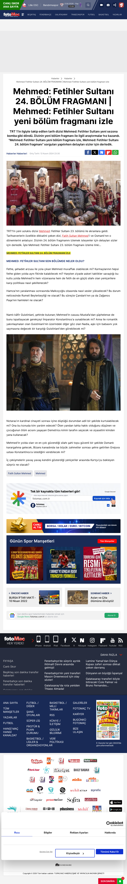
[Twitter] (95, 152)
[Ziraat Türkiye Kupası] (121, 4)
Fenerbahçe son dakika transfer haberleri (17, 682)
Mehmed (44, 231)
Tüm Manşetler (107, 541)
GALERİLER (80, 702)
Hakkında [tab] (110, 832)
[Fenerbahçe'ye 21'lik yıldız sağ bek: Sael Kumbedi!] (63, 563)
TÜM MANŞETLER (11, 710)
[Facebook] (88, 152)
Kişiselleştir (73, 853)
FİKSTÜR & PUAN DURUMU (33, 730)
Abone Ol (111, 615)
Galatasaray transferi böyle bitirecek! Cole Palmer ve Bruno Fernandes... (103, 682)
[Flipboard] (108, 152)
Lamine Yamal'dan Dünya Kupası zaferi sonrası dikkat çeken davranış (103, 664)
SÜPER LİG (33, 720)
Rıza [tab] (16, 832)
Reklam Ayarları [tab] (79, 832)
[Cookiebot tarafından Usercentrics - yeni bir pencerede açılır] (108, 823)
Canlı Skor (9, 666)
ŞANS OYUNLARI (33, 713)
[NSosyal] (101, 152)
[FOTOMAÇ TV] (101, 4)
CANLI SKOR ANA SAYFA (11, 5)
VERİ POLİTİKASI (57, 740)
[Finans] (63, 525)
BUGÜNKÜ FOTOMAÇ (79, 721)
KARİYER (78, 714)
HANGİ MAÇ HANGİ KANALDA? (10, 732)
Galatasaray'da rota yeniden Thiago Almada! (62, 687)
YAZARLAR (10, 717)
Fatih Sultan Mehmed (75, 235)
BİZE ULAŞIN (78, 730)
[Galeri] (108, 4)
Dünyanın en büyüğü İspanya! (104, 673)
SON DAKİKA (108, 881)
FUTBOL (8, 723)
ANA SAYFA (10, 702)
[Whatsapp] (115, 152)
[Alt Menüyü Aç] (23, 14)
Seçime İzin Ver (46, 852)
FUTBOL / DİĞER (32, 704)
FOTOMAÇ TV (81, 708)
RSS (52, 715)
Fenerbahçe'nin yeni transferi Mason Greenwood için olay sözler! (62, 676)
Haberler (55, 78)
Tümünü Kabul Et (110, 851)
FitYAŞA (8, 661)
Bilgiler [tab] (48, 832)
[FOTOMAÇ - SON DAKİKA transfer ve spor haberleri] (11, 14)
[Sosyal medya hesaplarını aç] (114, 4)
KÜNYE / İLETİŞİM (55, 722)
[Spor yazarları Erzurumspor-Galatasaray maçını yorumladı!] (26, 563)
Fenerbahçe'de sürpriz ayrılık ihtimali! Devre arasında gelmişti (62, 664)
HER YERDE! (15, 643)
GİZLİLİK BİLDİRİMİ (55, 731)
